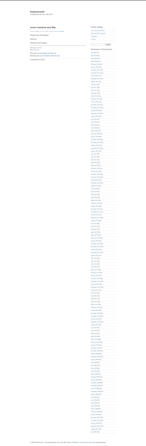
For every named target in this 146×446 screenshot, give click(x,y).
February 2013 (95, 238)
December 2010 (95, 313)
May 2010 (94, 333)
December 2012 (95, 244)
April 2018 (94, 58)
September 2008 (95, 391)
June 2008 (94, 400)
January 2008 (95, 414)
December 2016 (95, 105)
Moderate (36, 49)
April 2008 (94, 406)
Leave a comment (59, 31)
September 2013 (95, 217)
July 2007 (94, 432)
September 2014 (95, 183)
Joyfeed (93, 39)
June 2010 (94, 330)
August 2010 (94, 325)
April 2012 (94, 267)
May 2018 (94, 55)
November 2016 (95, 107)
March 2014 (94, 200)
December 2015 (95, 139)
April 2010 (94, 336)
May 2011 (94, 299)
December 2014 (95, 174)
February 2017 (95, 99)
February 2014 (95, 203)
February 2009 (95, 377)
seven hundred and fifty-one (46, 53)
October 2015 (95, 145)
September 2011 (95, 287)
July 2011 (94, 293)
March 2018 (94, 61)
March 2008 (94, 409)
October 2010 (95, 319)
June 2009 (94, 365)
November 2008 (95, 385)
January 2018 (95, 67)
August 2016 (94, 116)
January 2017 (95, 102)
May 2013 (94, 229)
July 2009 (94, 362)
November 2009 (95, 351)
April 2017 (94, 93)
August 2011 (94, 290)
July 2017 (94, 84)
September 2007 (95, 426)
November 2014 (95, 177)
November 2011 (95, 281)
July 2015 (94, 154)
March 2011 (94, 304)
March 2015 (94, 165)
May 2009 (94, 368)
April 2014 (94, 197)
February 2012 (95, 272)
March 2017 (94, 96)
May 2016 (94, 125)
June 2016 (94, 122)
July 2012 (94, 258)
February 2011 (95, 307)
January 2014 (95, 206)
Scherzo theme (88, 442)
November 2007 (95, 420)
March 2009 (94, 374)
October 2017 (95, 76)
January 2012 (95, 275)
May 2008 (94, 403)
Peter (37, 31)
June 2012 (94, 261)
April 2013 (94, 232)
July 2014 (94, 188)
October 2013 (95, 215)
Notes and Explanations (98, 30)
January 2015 (95, 171)
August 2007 (94, 429)
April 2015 (94, 162)
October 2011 (95, 284)
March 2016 (94, 131)
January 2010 (95, 345)
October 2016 (95, 110)
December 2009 (95, 348)
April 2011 (94, 301)
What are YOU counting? (98, 33)
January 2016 (95, 136)
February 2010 (95, 342)
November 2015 (95, 142)
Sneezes (39, 47)
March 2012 (94, 270)
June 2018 (94, 52)
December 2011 (95, 278)
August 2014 (94, 186)
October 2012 (95, 249)
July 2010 (94, 327)
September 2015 (95, 148)
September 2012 (95, 252)
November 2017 (95, 73)
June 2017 (94, 87)
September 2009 (95, 356)
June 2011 (94, 296)
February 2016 (95, 133)
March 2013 (94, 235)
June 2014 (94, 191)
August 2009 (94, 359)
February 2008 (95, 411)
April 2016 (94, 128)
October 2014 (95, 180)
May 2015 (94, 160)
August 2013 (94, 220)
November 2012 (95, 246)
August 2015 (94, 151)
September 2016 (95, 113)
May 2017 (94, 90)
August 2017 (94, 81)
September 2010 (95, 322)
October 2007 (95, 423)
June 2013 (94, 226)
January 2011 (95, 310)
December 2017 (95, 70)
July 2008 (94, 397)
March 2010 (94, 339)
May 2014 (94, 194)
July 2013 (94, 223)
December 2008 (95, 382)
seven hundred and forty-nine (50, 56)
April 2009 (94, 371)
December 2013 (95, 209)
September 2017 (95, 78)
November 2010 (95, 316)
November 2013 (95, 212)
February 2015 (95, 168)
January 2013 (95, 241)
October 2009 (95, 354)
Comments (94, 36)
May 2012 (94, 264)
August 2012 (94, 255)
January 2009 (95, 380)
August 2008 (94, 394)
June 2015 (94, 157)
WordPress (75, 442)
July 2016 (94, 119)
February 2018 (95, 64)
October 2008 (95, 388)
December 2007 (95, 417)
